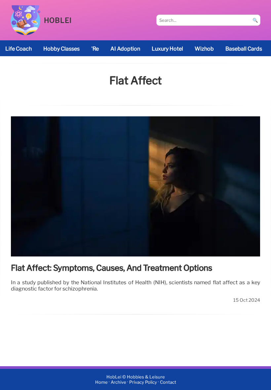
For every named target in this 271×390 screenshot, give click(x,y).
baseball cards (243, 49)
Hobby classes (61, 49)
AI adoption (125, 49)
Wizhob (204, 49)
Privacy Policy (143, 382)
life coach (18, 49)
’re (95, 49)
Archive (118, 382)
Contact (168, 382)
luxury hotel (167, 49)
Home (101, 382)
